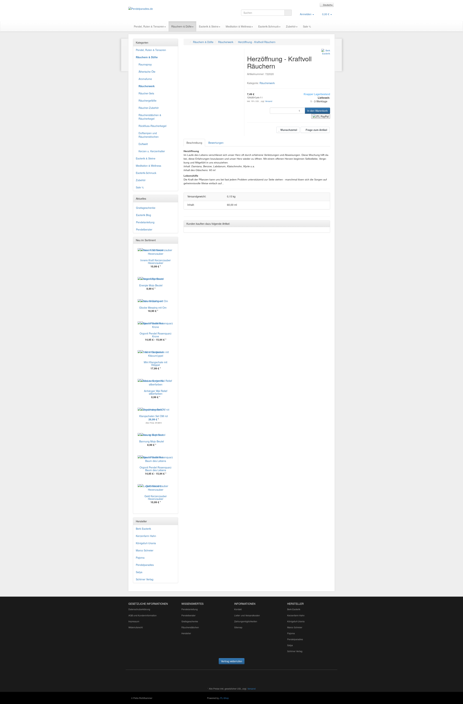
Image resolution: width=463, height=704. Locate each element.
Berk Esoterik (143, 528)
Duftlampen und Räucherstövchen (149, 134)
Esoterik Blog (143, 215)
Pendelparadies (145, 565)
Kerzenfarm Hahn (146, 536)
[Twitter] (209, 678)
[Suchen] (288, 12)
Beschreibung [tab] (194, 142)
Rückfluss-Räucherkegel (152, 126)
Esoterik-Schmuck (268, 26)
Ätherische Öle (147, 71)
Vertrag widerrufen (231, 661)
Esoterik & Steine (208, 26)
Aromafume (145, 79)
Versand (268, 101)
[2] (320, 116)
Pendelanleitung (145, 222)
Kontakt (238, 609)
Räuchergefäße (147, 100)
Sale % (307, 26)
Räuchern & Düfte (181, 26)
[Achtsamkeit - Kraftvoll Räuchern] (338, 55)
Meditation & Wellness (238, 26)
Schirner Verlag (144, 579)
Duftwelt (143, 144)
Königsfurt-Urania (146, 543)
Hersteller (186, 633)
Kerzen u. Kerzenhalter (152, 151)
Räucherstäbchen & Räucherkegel (150, 116)
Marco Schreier (144, 550)
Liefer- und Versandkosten (247, 615)
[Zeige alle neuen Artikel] (174, 240)
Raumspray (145, 64)
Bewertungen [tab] (216, 142)
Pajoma (140, 557)
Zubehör (291, 26)
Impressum (133, 621)
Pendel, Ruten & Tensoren (149, 26)
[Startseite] (187, 42)
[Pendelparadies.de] (161, 8)
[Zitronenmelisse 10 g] (125, 55)
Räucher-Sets (146, 93)
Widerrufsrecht (135, 627)
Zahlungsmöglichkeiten (245, 621)
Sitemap (238, 627)
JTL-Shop (224, 697)
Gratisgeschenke (145, 208)
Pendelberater (144, 229)
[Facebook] (204, 678)
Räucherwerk (267, 83)
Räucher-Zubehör (149, 108)
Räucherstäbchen (190, 627)
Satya (139, 572)
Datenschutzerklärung (139, 609)
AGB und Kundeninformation (142, 615)
